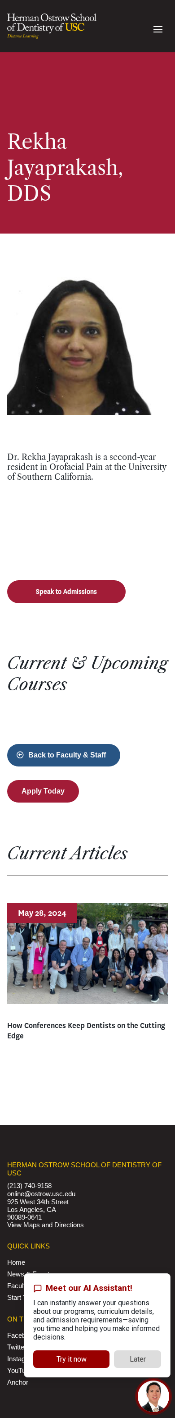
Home (16, 1262)
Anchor (17, 1382)
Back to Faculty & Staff (67, 755)
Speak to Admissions (66, 591)
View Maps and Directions (45, 1225)
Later (138, 1359)
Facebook (21, 1335)
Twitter (16, 1347)
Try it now (72, 1359)
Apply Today (43, 791)
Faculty (18, 1286)
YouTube (20, 1370)
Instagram (22, 1359)
